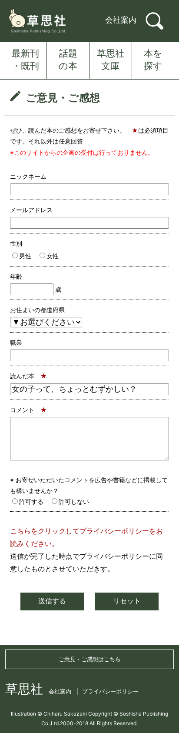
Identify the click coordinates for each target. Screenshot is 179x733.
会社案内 (120, 19)
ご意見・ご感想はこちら (90, 659)
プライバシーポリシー (110, 691)
